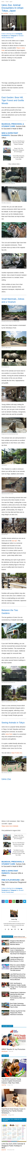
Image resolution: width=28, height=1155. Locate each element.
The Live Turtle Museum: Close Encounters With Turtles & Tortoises (18, 142)
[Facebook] (3, 901)
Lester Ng (5, 13)
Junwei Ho (4, 1149)
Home (3, 1)
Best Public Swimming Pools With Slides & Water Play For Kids (18, 1005)
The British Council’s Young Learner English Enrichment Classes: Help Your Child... (11, 1081)
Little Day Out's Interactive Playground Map (14, 882)
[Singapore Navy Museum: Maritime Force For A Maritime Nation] (5, 942)
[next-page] (5, 1018)
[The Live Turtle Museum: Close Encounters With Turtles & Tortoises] (7, 143)
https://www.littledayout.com (14, 921)
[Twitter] (6, 901)
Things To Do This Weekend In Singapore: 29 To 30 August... (18, 150)
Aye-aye (14, 541)
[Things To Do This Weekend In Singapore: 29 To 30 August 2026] (7, 150)
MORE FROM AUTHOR (19, 936)
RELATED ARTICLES (7, 936)
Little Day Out (5, 1051)
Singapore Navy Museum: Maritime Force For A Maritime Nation (17, 942)
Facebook (5, 35)
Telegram (13, 35)
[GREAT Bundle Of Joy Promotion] (14, 1038)
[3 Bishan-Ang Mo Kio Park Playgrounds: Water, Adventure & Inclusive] (5, 1012)
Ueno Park (9, 734)
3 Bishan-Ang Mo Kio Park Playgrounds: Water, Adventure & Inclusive (17, 1012)
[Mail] (12, 929)
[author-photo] (14, 917)
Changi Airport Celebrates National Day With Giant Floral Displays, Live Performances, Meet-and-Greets (18, 996)
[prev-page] (3, 1018)
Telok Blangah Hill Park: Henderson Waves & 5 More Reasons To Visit (17, 959)
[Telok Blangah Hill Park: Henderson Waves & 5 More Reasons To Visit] (5, 959)
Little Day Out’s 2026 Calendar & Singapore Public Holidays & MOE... (13, 1146)
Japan (11, 1)
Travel (7, 1)
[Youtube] (22, 929)
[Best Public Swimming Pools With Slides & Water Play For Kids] (5, 1005)
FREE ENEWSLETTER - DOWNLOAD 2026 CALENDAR (12, 1120)
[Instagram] (9, 929)
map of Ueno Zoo (16, 753)
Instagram (19, 33)
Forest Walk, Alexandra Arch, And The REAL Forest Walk (18, 157)
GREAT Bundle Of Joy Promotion (13, 1049)
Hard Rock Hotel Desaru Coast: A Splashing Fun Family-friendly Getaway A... (13, 1111)
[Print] (21, 901)
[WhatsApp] (13, 901)
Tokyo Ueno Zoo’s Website (10, 826)
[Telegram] (24, 901)
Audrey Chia (4, 1114)
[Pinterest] (10, 901)
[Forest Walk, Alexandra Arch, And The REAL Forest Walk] (7, 157)
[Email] (17, 901)
